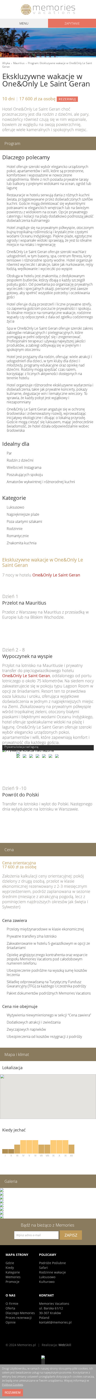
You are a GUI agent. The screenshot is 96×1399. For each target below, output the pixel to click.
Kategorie (13, 1272)
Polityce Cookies (12, 1384)
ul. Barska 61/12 (51, 1308)
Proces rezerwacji (19, 1317)
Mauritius (19, 63)
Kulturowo (46, 1282)
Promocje (12, 1282)
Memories (13, 1277)
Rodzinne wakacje (52, 1272)
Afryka (6, 63)
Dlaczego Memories (20, 1313)
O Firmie (12, 1303)
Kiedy (10, 1267)
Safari (43, 1267)
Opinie (11, 1322)
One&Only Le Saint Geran (56, 575)
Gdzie (10, 1263)
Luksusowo (47, 1277)
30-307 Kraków (50, 1313)
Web (64, 1345)
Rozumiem (13, 1392)
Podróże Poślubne (52, 1263)
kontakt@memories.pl (55, 1322)
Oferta (10, 1308)
